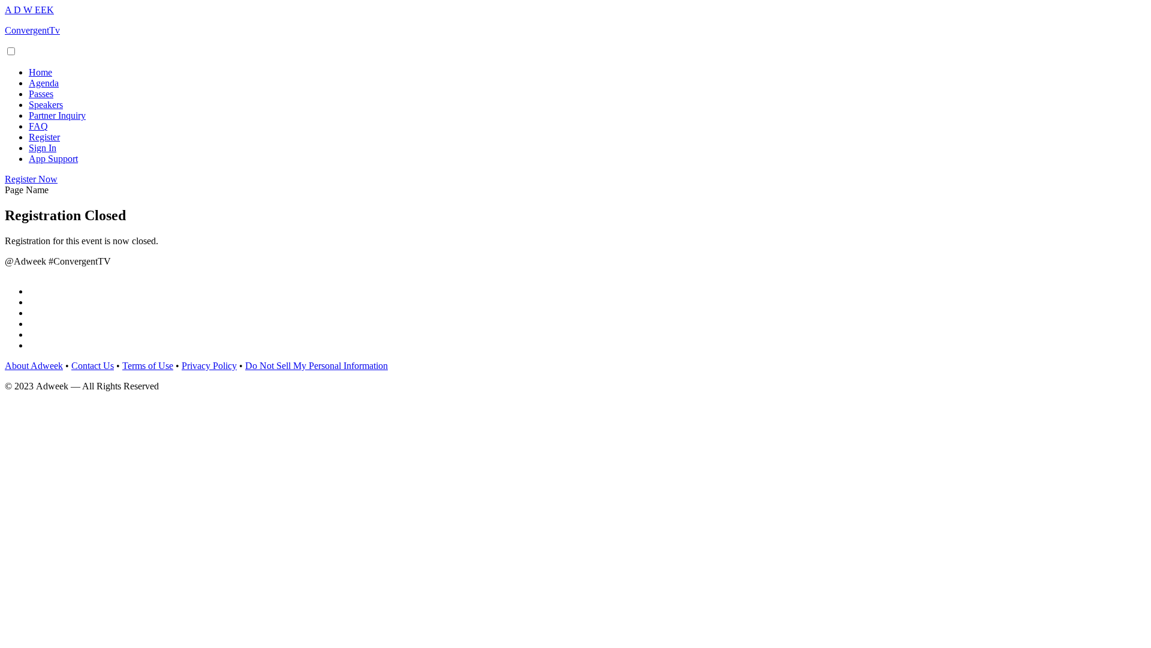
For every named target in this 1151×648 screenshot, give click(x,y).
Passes (41, 94)
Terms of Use (147, 366)
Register (44, 137)
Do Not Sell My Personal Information (316, 366)
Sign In (42, 148)
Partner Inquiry (57, 115)
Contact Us (92, 366)
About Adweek (34, 366)
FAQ (38, 126)
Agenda (44, 83)
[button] (31, 179)
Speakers (46, 105)
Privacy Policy (209, 366)
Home (40, 72)
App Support (53, 159)
